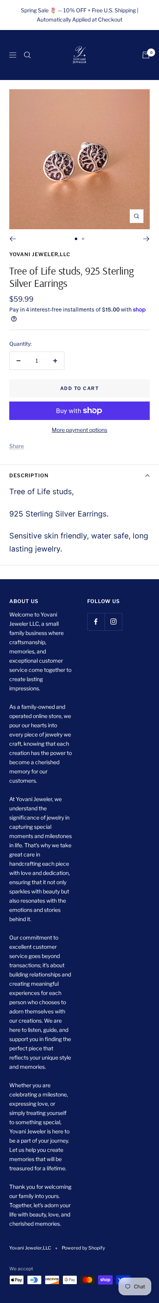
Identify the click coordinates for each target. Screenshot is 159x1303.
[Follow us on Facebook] (96, 621)
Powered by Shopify (83, 1248)
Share (16, 446)
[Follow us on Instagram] (113, 621)
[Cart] (146, 55)
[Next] (146, 239)
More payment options (79, 430)
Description (29, 475)
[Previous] (12, 239)
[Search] (27, 55)
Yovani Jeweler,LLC (39, 254)
